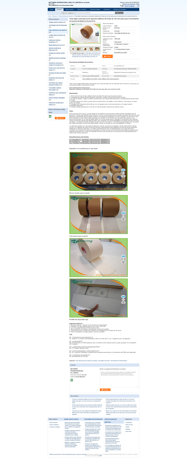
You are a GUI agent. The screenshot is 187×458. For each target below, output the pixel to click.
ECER (100, 455)
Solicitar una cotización (128, 4)
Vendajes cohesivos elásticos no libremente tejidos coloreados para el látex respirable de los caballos (72, 433)
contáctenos (107, 9)
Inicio (51, 9)
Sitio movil (128, 431)
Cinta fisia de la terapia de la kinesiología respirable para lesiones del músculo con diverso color (92, 439)
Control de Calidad (95, 9)
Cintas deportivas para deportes (66, 16)
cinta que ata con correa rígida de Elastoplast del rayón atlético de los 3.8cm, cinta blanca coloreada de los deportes (86, 412)
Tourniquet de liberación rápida (57, 73)
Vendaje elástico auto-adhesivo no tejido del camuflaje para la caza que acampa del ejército (73, 439)
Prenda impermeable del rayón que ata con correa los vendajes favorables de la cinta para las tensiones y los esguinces (120, 401)
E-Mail (127, 427)
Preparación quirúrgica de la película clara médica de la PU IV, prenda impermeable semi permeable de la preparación (113, 428)
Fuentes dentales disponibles (57, 98)
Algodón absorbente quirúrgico (57, 58)
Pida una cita (129, 424)
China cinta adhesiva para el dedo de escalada (74, 454)
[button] (132, 6)
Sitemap (128, 429)
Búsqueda (120, 13)
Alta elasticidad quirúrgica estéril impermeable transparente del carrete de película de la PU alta (112, 441)
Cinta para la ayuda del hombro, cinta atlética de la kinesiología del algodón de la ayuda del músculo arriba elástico (93, 446)
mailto (50, 115)
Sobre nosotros (70, 9)
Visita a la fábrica (81, 9)
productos (59, 9)
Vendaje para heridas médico (57, 53)
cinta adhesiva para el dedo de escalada (86, 360)
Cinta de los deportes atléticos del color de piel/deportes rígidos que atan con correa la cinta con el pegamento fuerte (87, 401)
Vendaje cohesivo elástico (56, 22)
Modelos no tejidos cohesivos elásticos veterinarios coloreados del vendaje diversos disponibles (72, 444)
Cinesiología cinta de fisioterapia (58, 25)
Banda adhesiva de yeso (55, 45)
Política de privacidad (55, 454)
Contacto (61, 118)
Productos (54, 16)
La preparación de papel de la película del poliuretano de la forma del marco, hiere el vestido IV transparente (113, 434)
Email (137, 4)
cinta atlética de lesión (104, 360)
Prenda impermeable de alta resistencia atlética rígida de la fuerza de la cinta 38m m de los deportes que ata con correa (87, 406)
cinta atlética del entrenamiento (118, 360)
